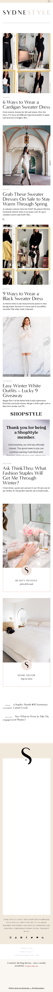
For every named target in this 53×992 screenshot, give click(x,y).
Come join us (31, 965)
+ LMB (36, 955)
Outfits (6, 97)
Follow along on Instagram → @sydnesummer (26, 988)
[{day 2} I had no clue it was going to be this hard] (26, 898)
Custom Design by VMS (24, 955)
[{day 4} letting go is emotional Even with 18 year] (26, 799)
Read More (7, 713)
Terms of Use (26, 948)
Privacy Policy (26, 952)
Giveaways (7, 381)
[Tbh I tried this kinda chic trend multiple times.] (26, 874)
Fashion (8, 705)
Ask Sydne (7, 463)
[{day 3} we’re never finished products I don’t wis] (26, 849)
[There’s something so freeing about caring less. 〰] (26, 824)
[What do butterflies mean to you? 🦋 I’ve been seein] (26, 774)
